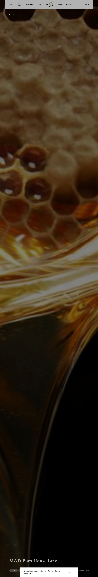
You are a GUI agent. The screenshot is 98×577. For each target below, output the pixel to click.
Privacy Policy (28, 573)
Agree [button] (69, 572)
